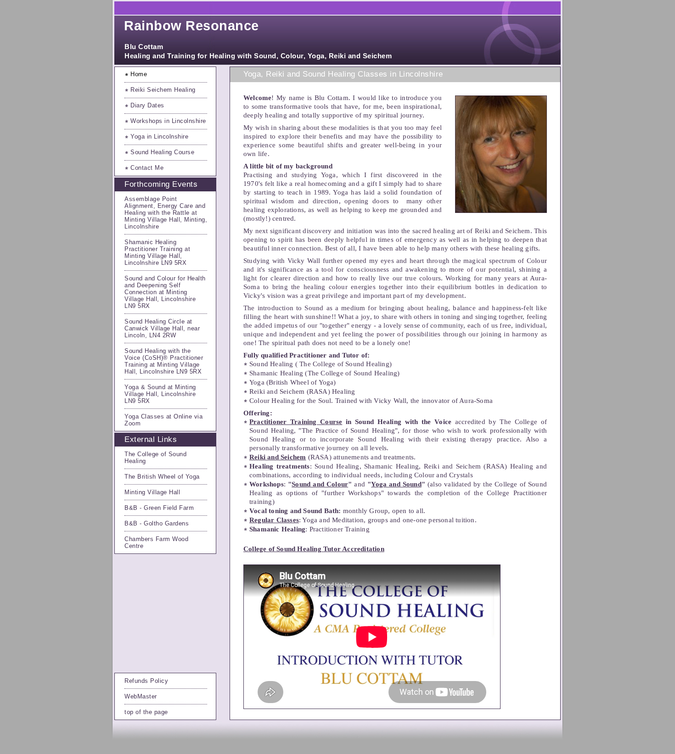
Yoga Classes (145, 416)
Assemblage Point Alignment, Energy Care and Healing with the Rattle (164, 205)
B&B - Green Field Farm (159, 507)
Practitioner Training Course (295, 421)
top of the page (146, 712)
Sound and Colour (320, 484)
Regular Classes (274, 520)
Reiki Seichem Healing (163, 89)
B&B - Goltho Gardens (156, 523)
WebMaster (140, 696)
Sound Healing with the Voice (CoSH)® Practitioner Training (163, 357)
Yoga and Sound (396, 484)
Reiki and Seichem (277, 457)
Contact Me (146, 167)
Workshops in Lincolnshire (168, 120)
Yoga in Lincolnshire (159, 136)
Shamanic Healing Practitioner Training (153, 245)
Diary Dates (147, 105)
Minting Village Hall (152, 492)
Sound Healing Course (162, 152)
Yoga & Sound (144, 387)
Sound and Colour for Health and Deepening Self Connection (165, 285)
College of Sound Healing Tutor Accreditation (313, 549)
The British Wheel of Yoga (162, 476)
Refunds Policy (146, 680)
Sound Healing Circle (154, 321)
